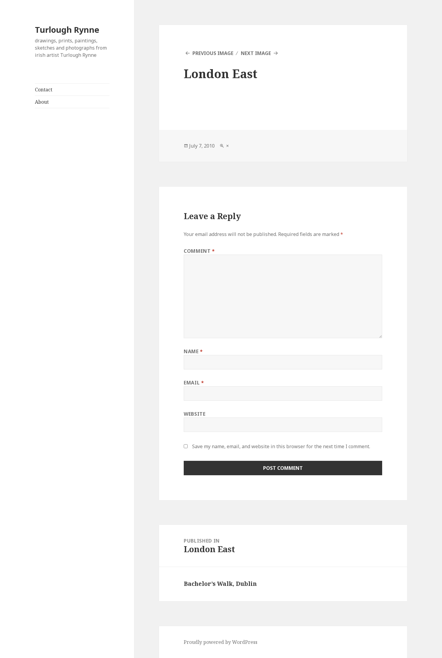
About (42, 102)
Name (193, 351)
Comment (199, 251)
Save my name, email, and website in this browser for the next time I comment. (281, 446)
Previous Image (212, 53)
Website (194, 414)
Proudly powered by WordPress (220, 642)
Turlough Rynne (67, 29)
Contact (43, 89)
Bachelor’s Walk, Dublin (220, 584)
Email (194, 382)
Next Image (256, 53)
